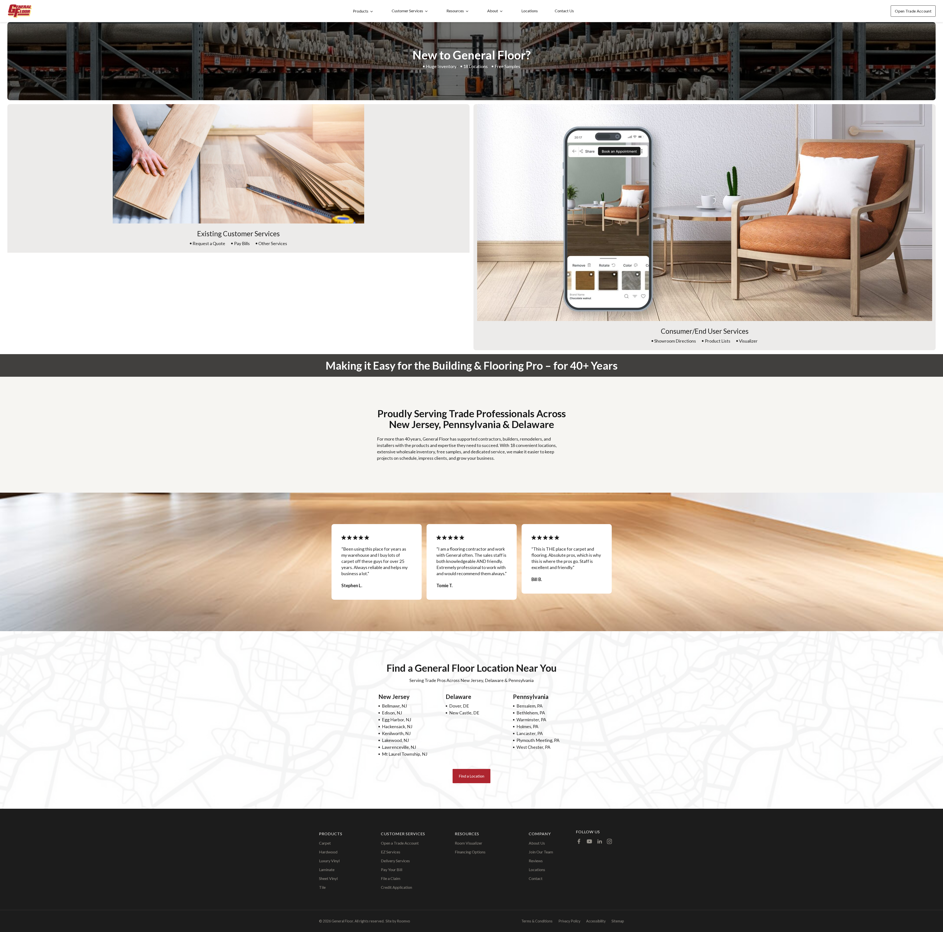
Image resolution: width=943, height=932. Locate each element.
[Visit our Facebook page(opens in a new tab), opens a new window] (579, 841)
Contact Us (564, 10)
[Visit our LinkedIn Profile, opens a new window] (599, 841)
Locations (529, 10)
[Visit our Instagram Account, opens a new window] (609, 841)
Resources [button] (455, 10)
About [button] (492, 10)
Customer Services (407, 10)
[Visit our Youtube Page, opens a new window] (589, 841)
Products (360, 11)
